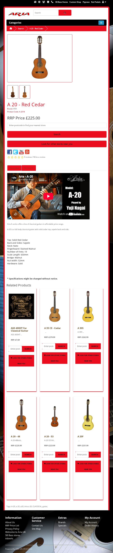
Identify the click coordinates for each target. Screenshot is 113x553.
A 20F (80, 436)
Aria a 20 (28, 506)
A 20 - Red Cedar (36, 28)
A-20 (13, 506)
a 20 (18, 506)
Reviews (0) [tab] (28, 168)
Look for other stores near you (56, 143)
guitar (45, 506)
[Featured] (35, 2)
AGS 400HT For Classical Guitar (19, 329)
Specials (62, 525)
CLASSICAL (37, 506)
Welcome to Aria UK (15, 531)
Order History (92, 525)
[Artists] (43, 2)
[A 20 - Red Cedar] (39, 58)
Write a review (39, 157)
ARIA (15, 108)
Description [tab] (14, 168)
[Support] (39, 2)
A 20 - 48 (15, 436)
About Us (10, 522)
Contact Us (37, 525)
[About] (48, 2)
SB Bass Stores (61, 2)
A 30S (80, 328)
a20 (22, 506)
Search (21, 28)
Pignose (86, 2)
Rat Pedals (95, 2)
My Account (91, 522)
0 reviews (28, 157)
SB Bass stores (12, 535)
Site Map (36, 528)
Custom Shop (75, 2)
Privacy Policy (12, 528)
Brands (61, 522)
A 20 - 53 (49, 436)
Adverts (9, 538)
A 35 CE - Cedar (52, 328)
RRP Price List (12, 525)
